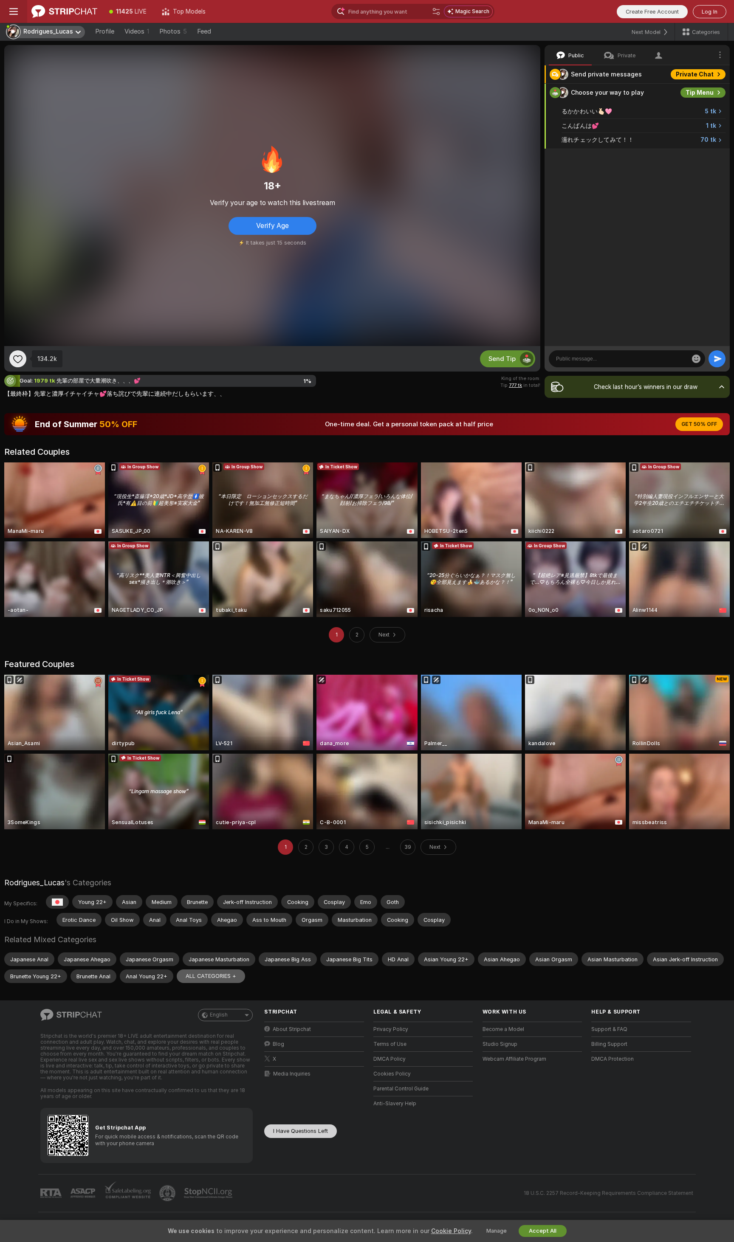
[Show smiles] (696, 359)
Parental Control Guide (401, 1089)
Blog (278, 1044)
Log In (709, 11)
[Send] (717, 358)
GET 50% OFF (699, 424)
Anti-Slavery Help (394, 1104)
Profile (104, 31)
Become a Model (503, 1029)
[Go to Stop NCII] (209, 1193)
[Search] (436, 11)
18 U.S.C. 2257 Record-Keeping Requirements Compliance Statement (608, 1193)
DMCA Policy (389, 1059)
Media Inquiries (292, 1074)
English (219, 1015)
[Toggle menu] (13, 11)
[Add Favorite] (17, 358)
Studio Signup (500, 1044)
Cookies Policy (392, 1074)
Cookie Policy (451, 1231)
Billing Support (609, 1044)
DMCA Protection (612, 1059)
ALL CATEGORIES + (211, 976)
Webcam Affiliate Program (514, 1059)
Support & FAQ (609, 1029)
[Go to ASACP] (83, 1193)
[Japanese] (57, 902)
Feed (204, 31)
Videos (136, 31)
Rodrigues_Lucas (34, 882)
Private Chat (695, 74)
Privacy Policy (390, 1029)
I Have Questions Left (300, 1131)
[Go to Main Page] (64, 11)
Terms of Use (390, 1044)
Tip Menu (700, 92)
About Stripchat (292, 1029)
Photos (173, 31)
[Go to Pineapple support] (168, 1193)
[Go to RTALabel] (51, 1193)
